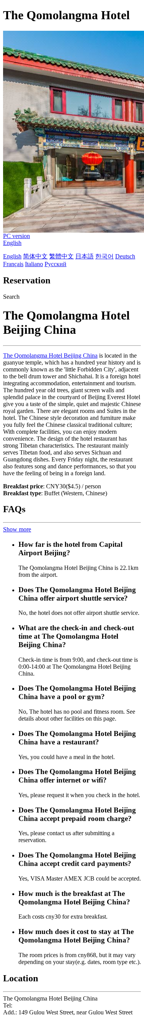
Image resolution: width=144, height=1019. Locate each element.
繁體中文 (61, 256)
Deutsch (125, 256)
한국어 (104, 256)
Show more (17, 529)
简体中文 (35, 256)
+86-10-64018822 (36, 1005)
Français (13, 264)
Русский (55, 264)
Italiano (34, 264)
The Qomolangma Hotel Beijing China (50, 355)
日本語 (84, 256)
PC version (16, 236)
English (12, 243)
